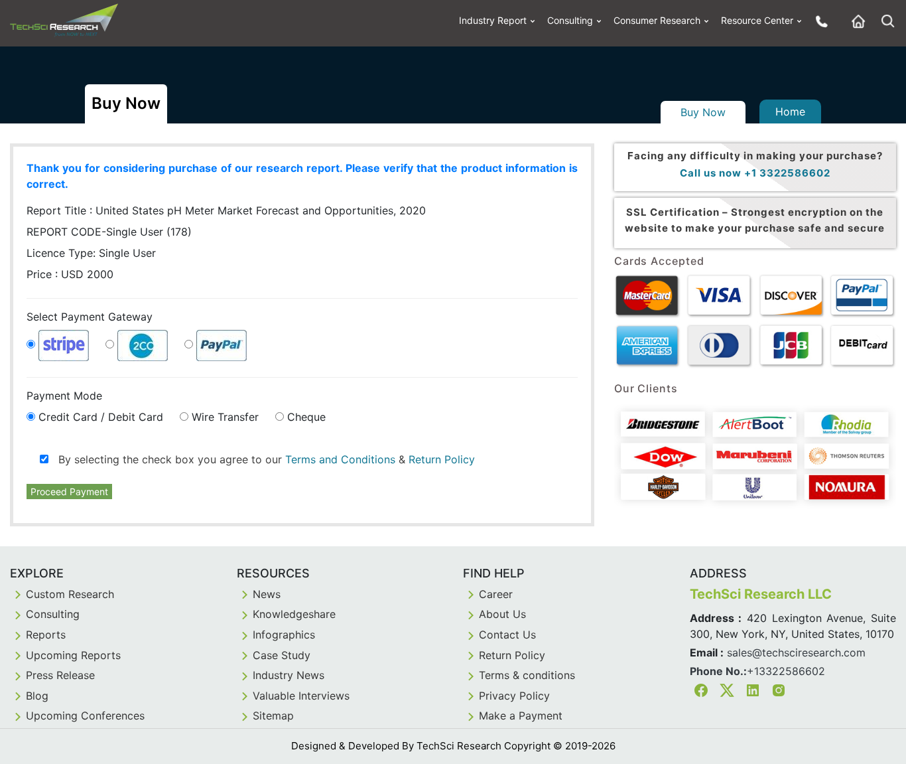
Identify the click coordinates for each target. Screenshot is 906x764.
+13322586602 (786, 671)
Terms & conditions (527, 675)
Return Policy (442, 459)
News (267, 594)
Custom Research (70, 594)
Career (496, 594)
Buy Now (703, 112)
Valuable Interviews (301, 695)
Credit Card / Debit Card (100, 416)
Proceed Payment (69, 491)
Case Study (281, 655)
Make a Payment (520, 715)
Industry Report (493, 20)
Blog (37, 695)
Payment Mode (64, 395)
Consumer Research (657, 20)
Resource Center (757, 20)
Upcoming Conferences (85, 715)
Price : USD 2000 (70, 274)
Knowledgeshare (294, 614)
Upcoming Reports (73, 655)
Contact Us (507, 634)
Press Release (60, 675)
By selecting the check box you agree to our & (261, 459)
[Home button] (855, 21)
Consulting (570, 20)
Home (790, 111)
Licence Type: (91, 253)
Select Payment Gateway (90, 316)
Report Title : (226, 210)
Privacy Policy (514, 695)
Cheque (306, 416)
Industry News (288, 675)
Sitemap (273, 715)
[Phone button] (818, 21)
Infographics (284, 634)
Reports (46, 634)
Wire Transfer (225, 416)
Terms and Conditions (340, 459)
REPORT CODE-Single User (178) (109, 231)
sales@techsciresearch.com (796, 652)
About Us (502, 614)
